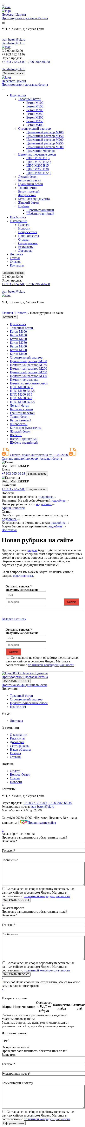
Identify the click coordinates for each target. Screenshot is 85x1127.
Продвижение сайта (42, 822)
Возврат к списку (14, 619)
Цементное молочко (40, 150)
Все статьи (9, 530)
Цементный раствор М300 (45, 147)
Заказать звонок (13, 73)
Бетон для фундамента (34, 199)
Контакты (17, 265)
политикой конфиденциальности (51, 665)
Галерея (23, 224)
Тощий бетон (27, 187)
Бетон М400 (34, 125)
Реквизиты (25, 247)
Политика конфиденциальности (24, 685)
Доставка (16, 254)
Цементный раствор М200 (45, 139)
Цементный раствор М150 (45, 136)
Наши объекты (28, 236)
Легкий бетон (28, 176)
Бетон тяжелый (29, 191)
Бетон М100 (34, 102)
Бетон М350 (34, 121)
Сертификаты (28, 243)
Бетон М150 (34, 106)
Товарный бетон (29, 99)
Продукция (18, 95)
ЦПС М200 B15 (37, 165)
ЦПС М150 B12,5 (38, 162)
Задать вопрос (37, 473)
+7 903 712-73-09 (13, 61)
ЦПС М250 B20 (37, 169)
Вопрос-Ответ (20, 774)
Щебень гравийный (40, 213)
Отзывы (15, 261)
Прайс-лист (18, 217)
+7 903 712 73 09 (35, 803)
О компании (18, 221)
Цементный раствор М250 (45, 143)
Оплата (23, 239)
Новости (24, 228)
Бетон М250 (34, 113)
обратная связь (23, 575)
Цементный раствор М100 (45, 132)
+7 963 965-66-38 (38, 61)
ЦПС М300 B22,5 (38, 173)
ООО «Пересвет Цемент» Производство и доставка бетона (25, 675)
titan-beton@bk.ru (13, 39)
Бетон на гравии (29, 180)
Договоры (25, 250)
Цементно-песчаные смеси (37, 154)
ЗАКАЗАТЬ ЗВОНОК (16, 681)
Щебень (23, 206)
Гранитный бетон (30, 184)
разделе (32, 550)
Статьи (15, 258)
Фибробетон (27, 195)
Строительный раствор (34, 128)
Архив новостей (13, 508)
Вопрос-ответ (27, 232)
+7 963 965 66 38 (60, 803)
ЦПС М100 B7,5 (38, 158)
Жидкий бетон (28, 202)
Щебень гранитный (40, 210)
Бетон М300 (34, 117)
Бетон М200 (34, 110)
